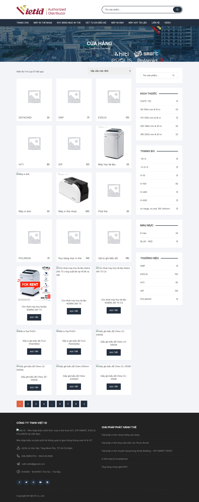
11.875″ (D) (145, 101)
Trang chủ (22, 22)
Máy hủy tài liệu (138, 22)
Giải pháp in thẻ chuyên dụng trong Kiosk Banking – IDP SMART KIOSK (137, 450)
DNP (142, 265)
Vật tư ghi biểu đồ (96, 22)
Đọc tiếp (34, 317)
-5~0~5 (144, 167)
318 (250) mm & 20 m (151, 134)
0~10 (142, 175)
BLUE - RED (146, 241)
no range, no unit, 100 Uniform (155, 208)
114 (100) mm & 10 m (150, 109)
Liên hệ (156, 22)
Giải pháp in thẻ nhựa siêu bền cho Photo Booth (125, 442)
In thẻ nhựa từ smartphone (115, 458)
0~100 (143, 183)
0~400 (143, 192)
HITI (142, 282)
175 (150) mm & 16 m (150, 117)
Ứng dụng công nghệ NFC (115, 466)
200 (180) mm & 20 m (151, 126)
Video (167, 22)
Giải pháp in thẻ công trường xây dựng (120, 434)
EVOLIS (144, 274)
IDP (142, 290)
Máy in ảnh (117, 22)
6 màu (143, 233)
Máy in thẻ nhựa (43, 22)
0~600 (143, 200)
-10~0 (143, 158)
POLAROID (145, 299)
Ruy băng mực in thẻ (69, 22)
